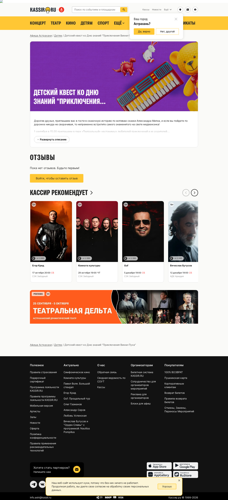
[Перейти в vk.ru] (42, 484)
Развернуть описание (53, 139)
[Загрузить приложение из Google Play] (185, 465)
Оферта (34, 428)
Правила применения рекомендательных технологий (43, 447)
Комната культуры (75, 377)
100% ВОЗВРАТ (173, 372)
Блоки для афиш (141, 403)
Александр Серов (74, 409)
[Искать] (123, 9)
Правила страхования (43, 372)
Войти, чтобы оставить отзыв (57, 178)
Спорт (103, 23)
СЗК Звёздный (40, 276)
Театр (56, 23)
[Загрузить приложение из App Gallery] (159, 474)
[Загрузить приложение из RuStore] (185, 474)
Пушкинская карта (175, 377)
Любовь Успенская (75, 415)
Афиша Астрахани (41, 35)
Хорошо (167, 486)
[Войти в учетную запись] (195, 9)
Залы (33, 417)
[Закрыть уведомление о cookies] (179, 480)
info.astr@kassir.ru (40, 497)
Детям (87, 23)
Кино (71, 23)
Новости (35, 422)
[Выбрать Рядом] (188, 9)
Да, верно (144, 31)
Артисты (35, 411)
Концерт (38, 23)
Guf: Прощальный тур (77, 398)
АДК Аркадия (177, 276)
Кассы (101, 387)
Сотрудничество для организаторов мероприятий (143, 385)
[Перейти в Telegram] (33, 484)
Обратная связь (107, 372)
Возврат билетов (174, 392)
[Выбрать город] (180, 9)
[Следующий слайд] (194, 192)
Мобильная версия (41, 405)
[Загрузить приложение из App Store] (159, 465)
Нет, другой (167, 31)
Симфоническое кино (77, 372)
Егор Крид (70, 392)
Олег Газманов (73, 404)
